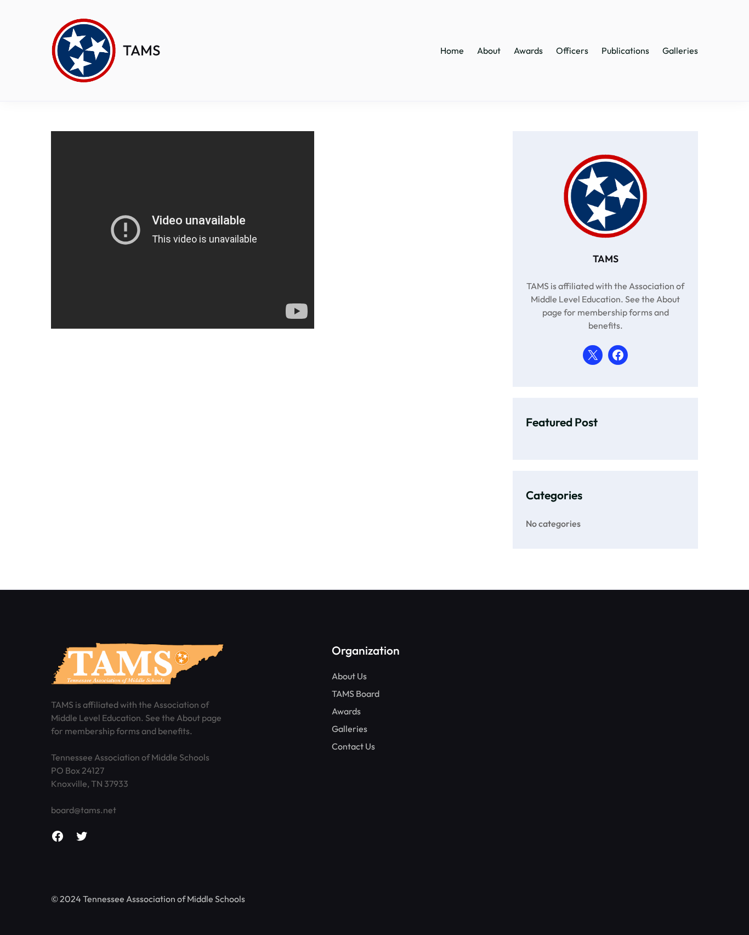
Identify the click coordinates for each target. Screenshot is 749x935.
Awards (346, 711)
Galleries (349, 728)
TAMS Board (355, 693)
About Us (349, 676)
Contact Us (353, 746)
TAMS (141, 50)
